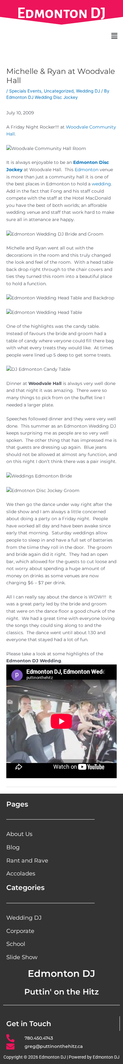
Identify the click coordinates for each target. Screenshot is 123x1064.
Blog (13, 847)
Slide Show (22, 957)
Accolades (20, 873)
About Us (19, 834)
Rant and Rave (27, 860)
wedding (101, 183)
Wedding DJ (88, 90)
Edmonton (86, 169)
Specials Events (25, 90)
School (15, 943)
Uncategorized (58, 90)
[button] (114, 36)
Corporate (20, 931)
